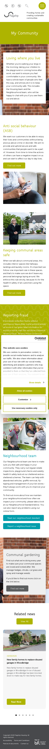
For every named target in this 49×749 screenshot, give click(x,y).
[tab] (16, 715)
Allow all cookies (24, 391)
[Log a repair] (6, 5)
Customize (23, 399)
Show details (35, 382)
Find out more (14, 165)
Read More (16, 701)
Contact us (24, 744)
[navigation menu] (42, 5)
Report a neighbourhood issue (21, 526)
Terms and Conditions (21, 740)
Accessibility (7, 740)
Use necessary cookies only (24, 408)
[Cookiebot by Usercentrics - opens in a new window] (35, 338)
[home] (11, 15)
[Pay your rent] (12, 5)
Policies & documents (11, 744)
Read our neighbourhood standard (23, 518)
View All (24, 621)
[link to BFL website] (40, 743)
